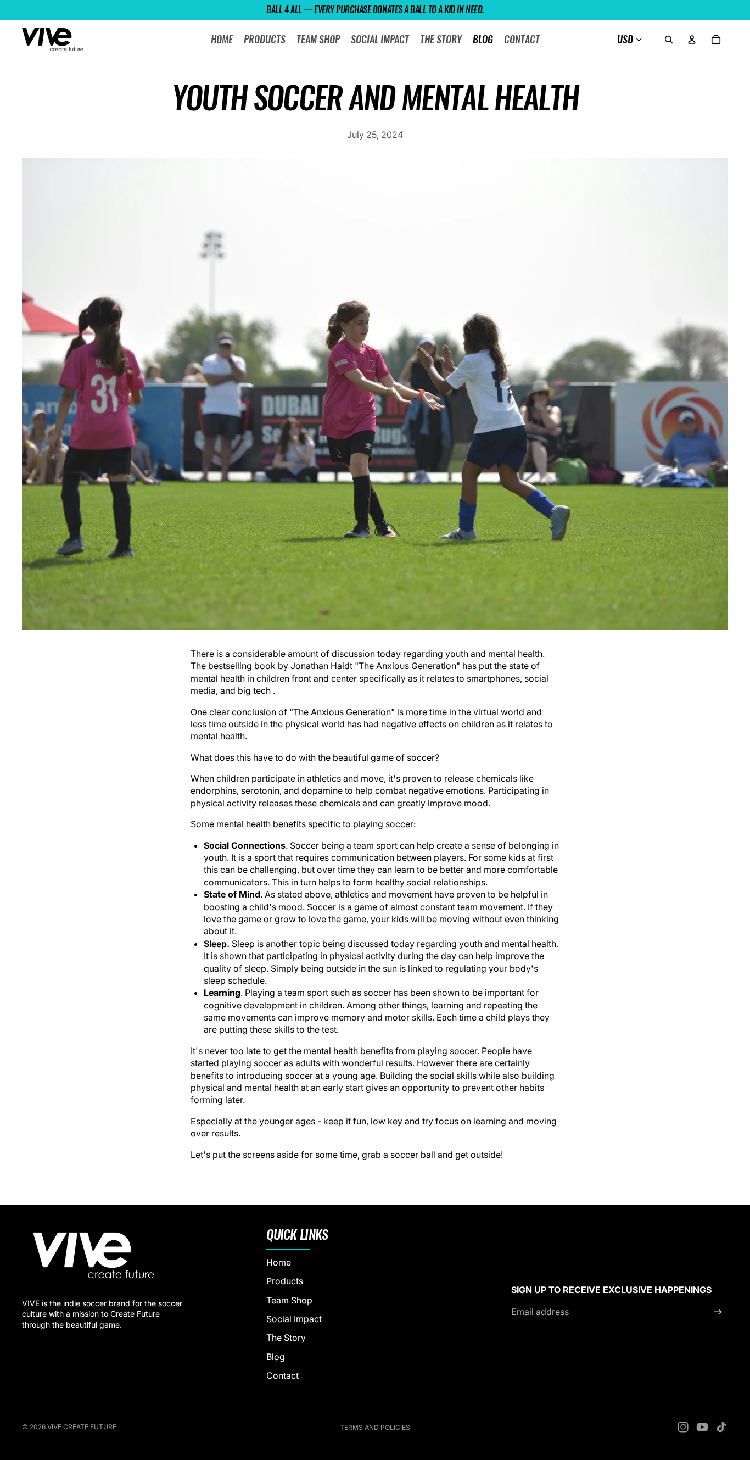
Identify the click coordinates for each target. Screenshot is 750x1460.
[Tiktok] (721, 1427)
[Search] (669, 39)
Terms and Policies (375, 1427)
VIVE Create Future (81, 1427)
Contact (282, 1375)
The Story (286, 1338)
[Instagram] (683, 1427)
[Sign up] (718, 1312)
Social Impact (294, 1318)
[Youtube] (702, 1427)
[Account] (692, 39)
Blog (275, 1356)
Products (284, 1281)
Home (278, 1262)
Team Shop (289, 1300)
